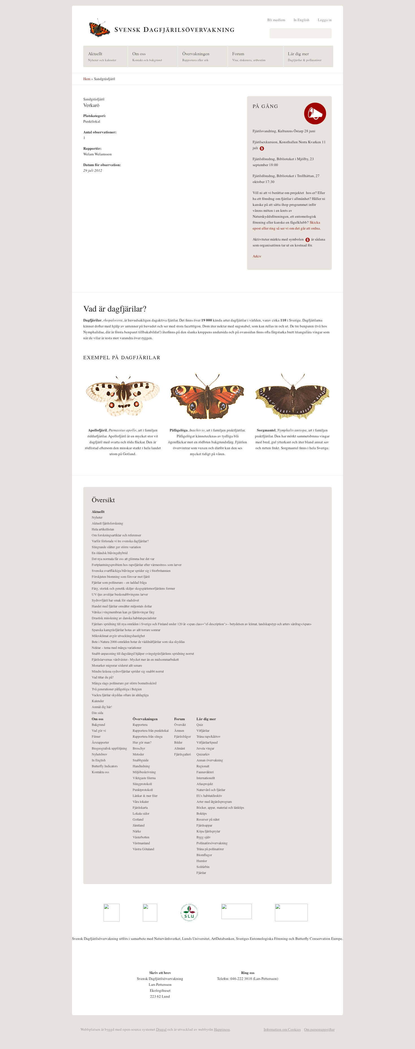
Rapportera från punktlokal (151, 730)
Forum (247, 56)
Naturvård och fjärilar (210, 789)
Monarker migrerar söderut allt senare (117, 665)
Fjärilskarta (140, 807)
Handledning (141, 766)
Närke (137, 831)
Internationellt (205, 777)
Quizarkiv (203, 754)
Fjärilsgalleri (182, 754)
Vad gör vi (99, 730)
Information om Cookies (282, 1029)
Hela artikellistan (103, 529)
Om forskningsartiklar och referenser (116, 535)
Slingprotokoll (142, 783)
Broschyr (139, 748)
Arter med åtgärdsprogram (214, 801)
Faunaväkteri (205, 772)
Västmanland (141, 843)
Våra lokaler (141, 801)
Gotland (138, 819)
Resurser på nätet (207, 819)
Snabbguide (140, 760)
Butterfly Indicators (105, 766)
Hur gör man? (142, 742)
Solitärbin (202, 866)
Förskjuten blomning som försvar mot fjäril (121, 576)
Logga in (325, 19)
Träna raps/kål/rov (208, 736)
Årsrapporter (100, 742)
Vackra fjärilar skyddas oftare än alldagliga (120, 695)
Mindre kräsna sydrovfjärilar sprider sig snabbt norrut (128, 671)
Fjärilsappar (204, 825)
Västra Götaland (143, 849)
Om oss (145, 56)
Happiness (222, 1029)
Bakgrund (98, 724)
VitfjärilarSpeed (207, 742)
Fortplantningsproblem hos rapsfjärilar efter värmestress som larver (137, 564)
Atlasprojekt (204, 783)
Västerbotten (141, 837)
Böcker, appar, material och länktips (220, 807)
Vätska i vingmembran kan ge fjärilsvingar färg (123, 612)
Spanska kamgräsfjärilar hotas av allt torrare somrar (126, 629)
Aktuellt (100, 56)
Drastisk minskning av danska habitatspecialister (124, 618)
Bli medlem (276, 19)
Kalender (98, 700)
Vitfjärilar (202, 730)
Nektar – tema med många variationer (116, 647)
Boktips (201, 813)
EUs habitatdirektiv (209, 795)
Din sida (97, 712)
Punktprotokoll (143, 789)
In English (301, 19)
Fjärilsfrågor (182, 736)
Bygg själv (203, 837)
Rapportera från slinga (147, 736)
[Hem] (207, 27)
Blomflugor (204, 854)
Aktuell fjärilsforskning (107, 523)
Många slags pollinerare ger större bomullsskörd (124, 683)
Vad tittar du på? (102, 677)
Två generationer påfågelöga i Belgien (117, 689)
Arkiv (257, 256)
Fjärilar (201, 872)
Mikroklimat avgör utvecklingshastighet (118, 635)
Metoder (138, 754)
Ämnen (179, 730)
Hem (86, 78)
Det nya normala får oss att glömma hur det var (123, 558)
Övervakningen (193, 56)
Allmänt (179, 748)
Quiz (199, 724)
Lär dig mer (302, 56)
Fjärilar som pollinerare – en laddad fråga (119, 582)
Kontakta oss (100, 772)
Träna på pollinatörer (210, 849)
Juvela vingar (205, 748)
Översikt (180, 724)
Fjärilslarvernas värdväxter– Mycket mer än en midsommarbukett (135, 659)
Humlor (201, 860)
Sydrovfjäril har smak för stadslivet (115, 600)
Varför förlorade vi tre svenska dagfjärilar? (120, 541)
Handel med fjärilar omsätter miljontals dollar (122, 606)
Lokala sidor (141, 813)
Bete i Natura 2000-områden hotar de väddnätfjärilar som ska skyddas (138, 641)
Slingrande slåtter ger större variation (116, 547)
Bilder (178, 742)
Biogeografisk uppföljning (109, 748)
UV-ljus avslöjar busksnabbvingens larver (120, 594)
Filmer (96, 736)
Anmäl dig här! (102, 706)
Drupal (161, 1029)
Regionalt (202, 766)
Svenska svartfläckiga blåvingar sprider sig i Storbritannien (131, 570)
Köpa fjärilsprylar (208, 831)
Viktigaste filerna (144, 777)
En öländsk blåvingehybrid (110, 552)
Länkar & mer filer (145, 795)
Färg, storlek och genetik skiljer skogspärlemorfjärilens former (133, 588)
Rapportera (140, 724)
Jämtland (139, 825)
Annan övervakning (209, 760)
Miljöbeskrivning (144, 772)
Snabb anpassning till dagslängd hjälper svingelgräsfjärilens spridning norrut (143, 653)
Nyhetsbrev (99, 754)
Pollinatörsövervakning (212, 843)
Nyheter (97, 517)
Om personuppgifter (319, 1029)
